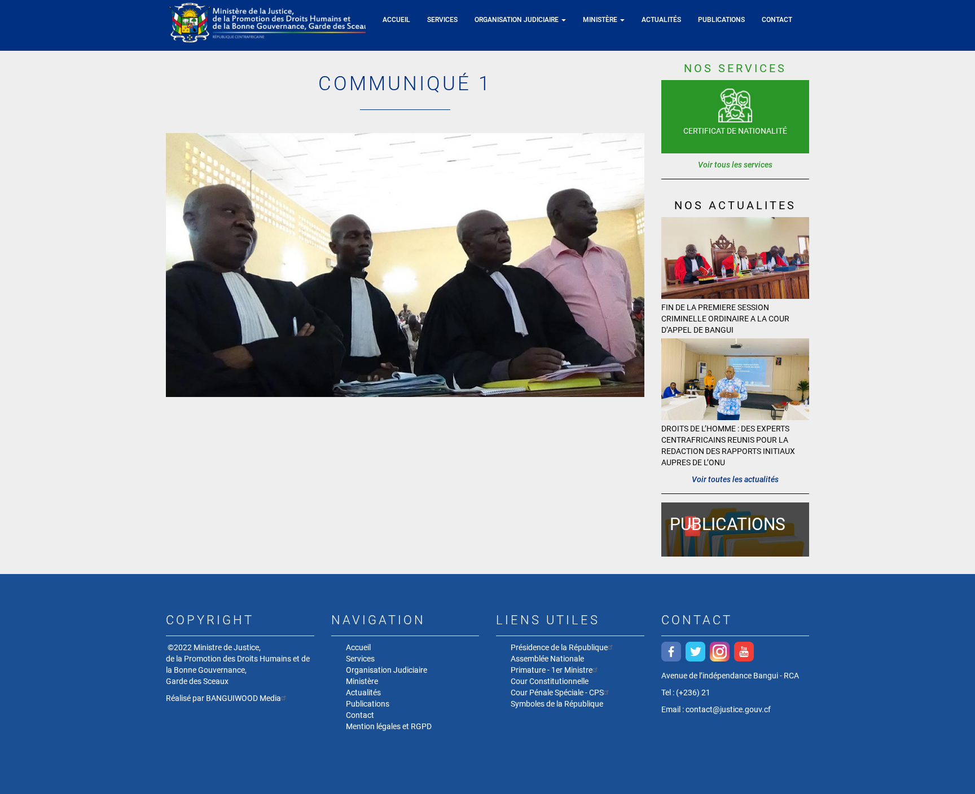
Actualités (661, 20)
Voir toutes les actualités (735, 479)
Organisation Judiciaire (517, 20)
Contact (777, 20)
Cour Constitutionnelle (549, 681)
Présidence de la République (559, 647)
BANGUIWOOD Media (243, 698)
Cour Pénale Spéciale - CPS (557, 692)
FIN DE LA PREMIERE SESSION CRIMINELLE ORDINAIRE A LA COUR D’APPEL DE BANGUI (725, 318)
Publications (721, 20)
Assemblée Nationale (547, 658)
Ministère (601, 20)
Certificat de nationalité (735, 130)
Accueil (396, 20)
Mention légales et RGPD (389, 726)
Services (442, 20)
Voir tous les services (735, 164)
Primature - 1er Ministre (551, 669)
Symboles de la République (557, 703)
